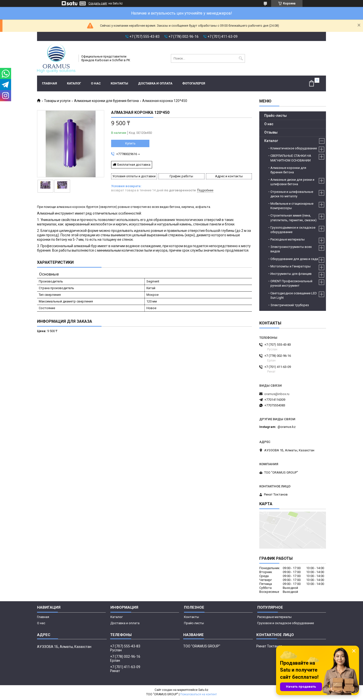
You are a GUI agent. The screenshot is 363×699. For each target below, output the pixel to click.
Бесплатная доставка (133, 164)
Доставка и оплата (155, 83)
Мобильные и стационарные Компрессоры (291, 206)
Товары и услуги (57, 101)
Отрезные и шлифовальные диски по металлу (291, 194)
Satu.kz (203, 690)
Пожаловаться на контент (198, 694)
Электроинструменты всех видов (291, 249)
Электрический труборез (289, 305)
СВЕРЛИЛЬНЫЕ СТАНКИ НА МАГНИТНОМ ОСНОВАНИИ (290, 158)
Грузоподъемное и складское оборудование (292, 230)
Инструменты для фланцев (291, 274)
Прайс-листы (275, 116)
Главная (49, 83)
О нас (96, 83)
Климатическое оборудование (293, 148)
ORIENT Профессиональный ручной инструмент (291, 283)
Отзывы (271, 132)
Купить (130, 143)
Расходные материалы (287, 239)
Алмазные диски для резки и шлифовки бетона (292, 182)
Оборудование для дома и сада (294, 259)
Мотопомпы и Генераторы (290, 266)
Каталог (74, 83)
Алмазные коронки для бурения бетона (106, 101)
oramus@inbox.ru (276, 394)
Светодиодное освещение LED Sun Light (293, 295)
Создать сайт (97, 3)
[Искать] (240, 58)
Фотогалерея (193, 83)
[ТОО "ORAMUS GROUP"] (56, 58)
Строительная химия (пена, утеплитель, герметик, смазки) (293, 218)
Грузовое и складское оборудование (285, 623)
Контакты (119, 83)
